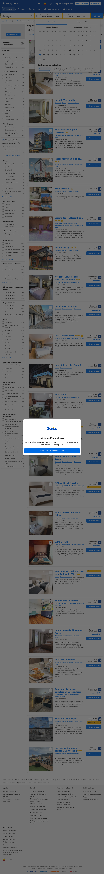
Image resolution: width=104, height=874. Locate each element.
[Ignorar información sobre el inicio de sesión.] (78, 422)
